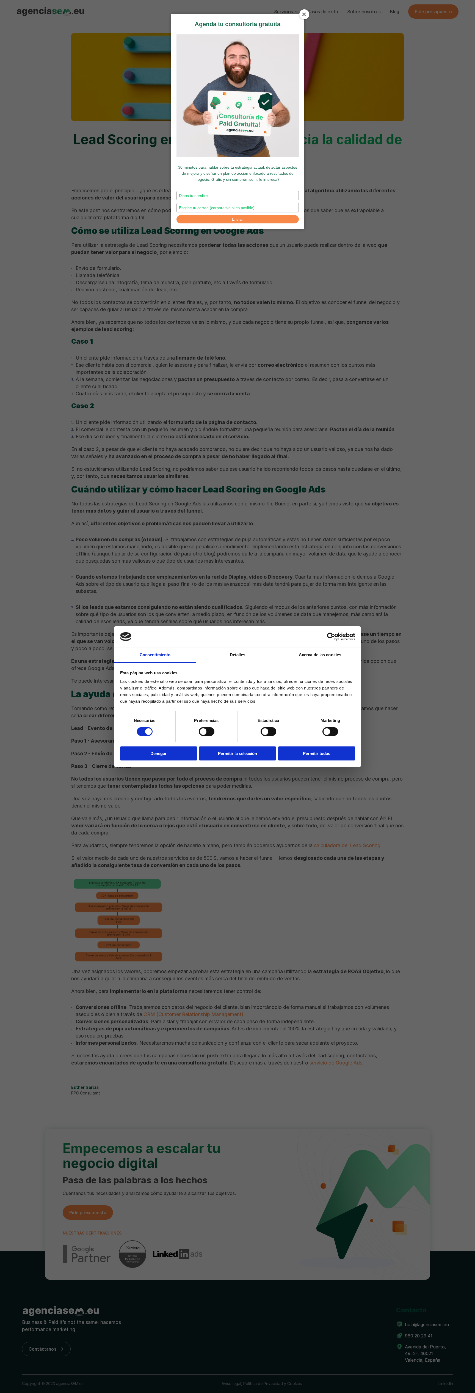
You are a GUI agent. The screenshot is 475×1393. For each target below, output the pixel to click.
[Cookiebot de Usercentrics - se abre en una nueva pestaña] (331, 637)
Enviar (237, 219)
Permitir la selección (237, 753)
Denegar (158, 753)
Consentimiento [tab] (155, 654)
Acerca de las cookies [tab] (320, 654)
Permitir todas (316, 753)
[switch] (206, 731)
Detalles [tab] (237, 654)
